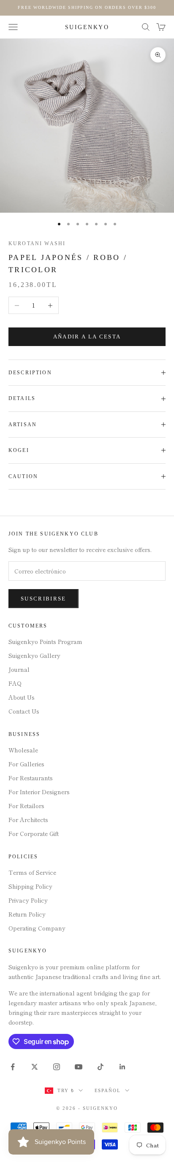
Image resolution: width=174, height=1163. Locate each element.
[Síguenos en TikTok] (100, 1067)
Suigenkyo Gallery (34, 655)
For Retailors (26, 805)
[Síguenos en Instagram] (56, 1067)
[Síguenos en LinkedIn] (122, 1067)
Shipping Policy (30, 886)
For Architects (28, 819)
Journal (19, 669)
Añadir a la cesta (87, 336)
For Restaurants (30, 778)
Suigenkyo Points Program (45, 641)
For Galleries (26, 764)
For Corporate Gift (33, 833)
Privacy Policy (28, 900)
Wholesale (23, 750)
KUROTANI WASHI (36, 243)
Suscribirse (43, 598)
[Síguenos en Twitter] (34, 1067)
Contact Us (23, 711)
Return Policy (27, 914)
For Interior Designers (39, 791)
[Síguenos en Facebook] (12, 1067)
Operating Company (36, 928)
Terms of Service (32, 872)
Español (108, 1090)
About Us (21, 697)
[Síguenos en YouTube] (78, 1067)
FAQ (15, 683)
